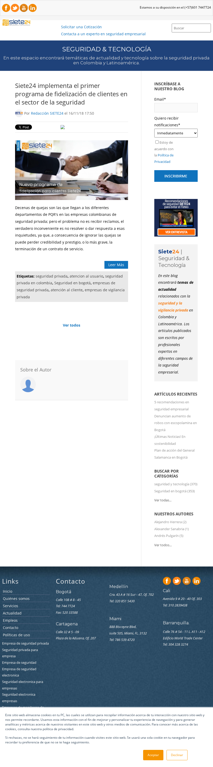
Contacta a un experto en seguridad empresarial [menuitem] (103, 33)
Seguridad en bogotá (72, 282)
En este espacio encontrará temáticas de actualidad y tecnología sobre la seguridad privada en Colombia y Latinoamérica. (106, 60)
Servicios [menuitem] (10, 606)
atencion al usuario (86, 276)
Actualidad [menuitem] (12, 613)
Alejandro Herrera (170, 522)
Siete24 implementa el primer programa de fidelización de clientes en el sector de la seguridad (71, 93)
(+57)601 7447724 (197, 7)
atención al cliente (67, 289)
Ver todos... (163, 545)
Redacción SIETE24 (47, 113)
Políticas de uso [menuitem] (16, 635)
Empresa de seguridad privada (26, 643)
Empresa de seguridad (19, 662)
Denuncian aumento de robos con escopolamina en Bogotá (175, 423)
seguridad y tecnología (175, 484)
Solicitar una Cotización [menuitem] (81, 26)
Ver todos (71, 325)
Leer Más (116, 264)
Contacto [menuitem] (10, 628)
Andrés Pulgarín (168, 535)
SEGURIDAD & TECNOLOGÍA (106, 49)
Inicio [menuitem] (7, 591)
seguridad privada (52, 276)
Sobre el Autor (35, 370)
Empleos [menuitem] (10, 620)
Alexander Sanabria (171, 529)
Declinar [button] (177, 755)
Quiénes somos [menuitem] (16, 599)
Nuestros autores (173, 513)
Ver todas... (162, 500)
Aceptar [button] (153, 755)
